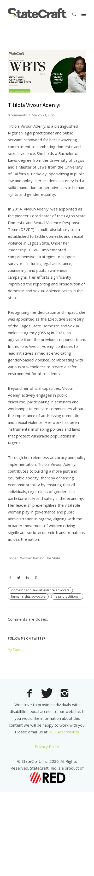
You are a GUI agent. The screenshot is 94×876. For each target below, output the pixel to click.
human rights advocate (28, 596)
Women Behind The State (39, 558)
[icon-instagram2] (64, 694)
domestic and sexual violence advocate (40, 590)
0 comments (17, 115)
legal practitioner (67, 596)
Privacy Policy (47, 746)
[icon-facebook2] (31, 694)
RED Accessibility (64, 731)
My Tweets (15, 649)
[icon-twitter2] (48, 694)
